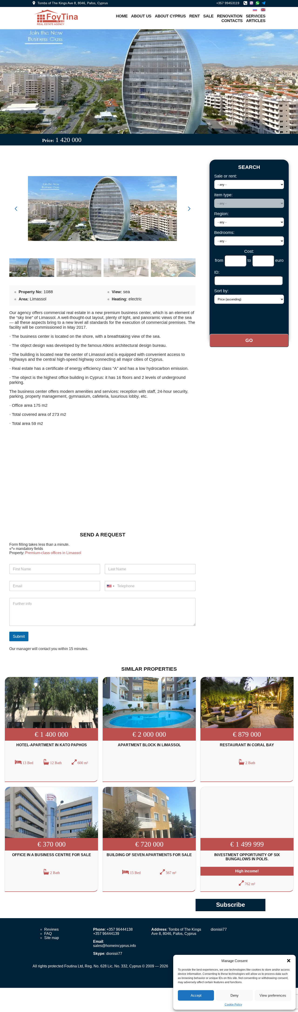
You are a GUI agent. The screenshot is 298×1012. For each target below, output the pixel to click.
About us (141, 16)
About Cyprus (170, 16)
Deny (234, 995)
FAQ (48, 934)
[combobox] (110, 586)
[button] (288, 960)
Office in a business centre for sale (51, 855)
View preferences (273, 995)
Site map (51, 938)
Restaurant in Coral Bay (247, 745)
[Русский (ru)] (255, 9)
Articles (255, 21)
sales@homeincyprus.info (114, 946)
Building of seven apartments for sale (149, 855)
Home (122, 16)
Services (255, 16)
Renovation (229, 16)
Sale (208, 16)
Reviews (51, 929)
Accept (196, 995)
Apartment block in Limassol (149, 745)
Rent (194, 16)
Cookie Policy (233, 1004)
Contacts (232, 21)
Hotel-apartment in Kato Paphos (51, 745)
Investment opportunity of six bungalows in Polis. (247, 857)
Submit (19, 636)
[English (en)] (263, 9)
